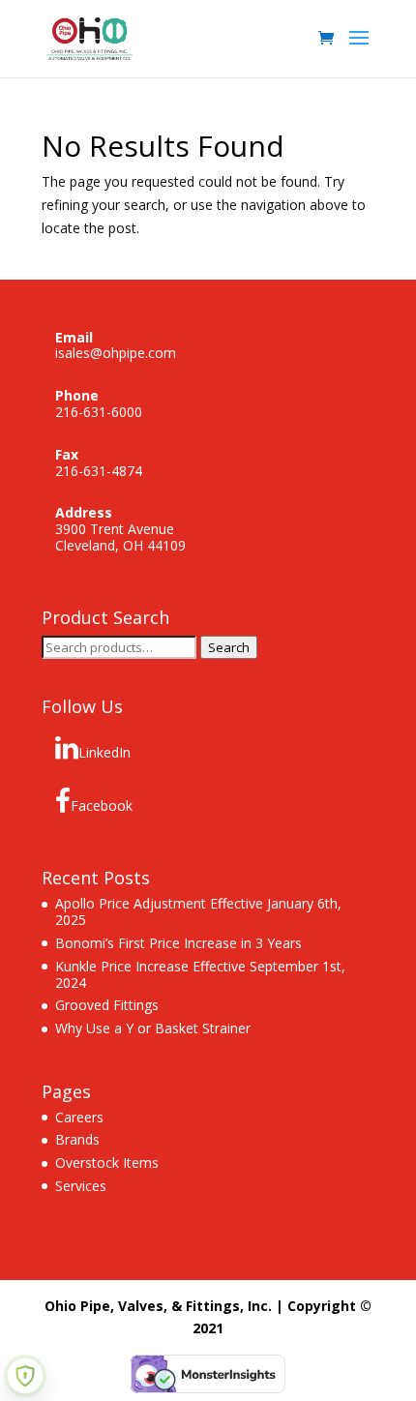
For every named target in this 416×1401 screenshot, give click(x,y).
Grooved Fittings (107, 1005)
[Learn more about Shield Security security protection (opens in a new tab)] (25, 1375)
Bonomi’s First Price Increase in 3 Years (178, 943)
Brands (77, 1139)
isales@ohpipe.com (115, 352)
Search (229, 647)
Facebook (102, 805)
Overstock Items (107, 1162)
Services (80, 1186)
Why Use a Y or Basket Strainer (153, 1028)
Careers (79, 1117)
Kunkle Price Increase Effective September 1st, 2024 (200, 974)
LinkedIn (104, 752)
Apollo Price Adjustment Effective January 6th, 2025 (198, 911)
